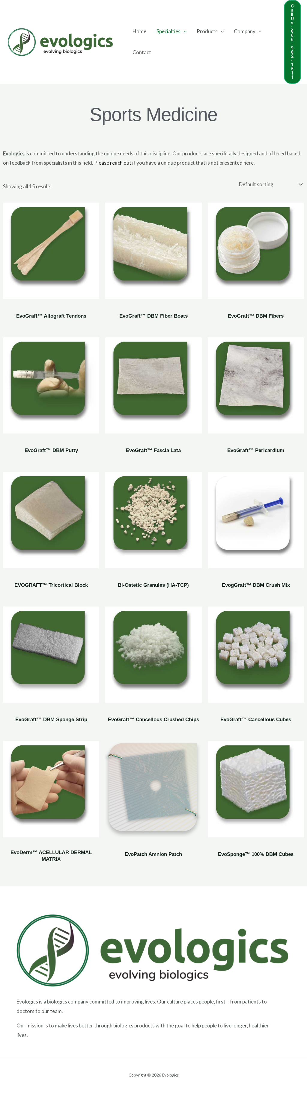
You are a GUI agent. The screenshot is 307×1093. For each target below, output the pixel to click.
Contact (142, 52)
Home (139, 31)
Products (207, 31)
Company (244, 31)
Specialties (168, 31)
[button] (292, 42)
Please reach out (112, 163)
